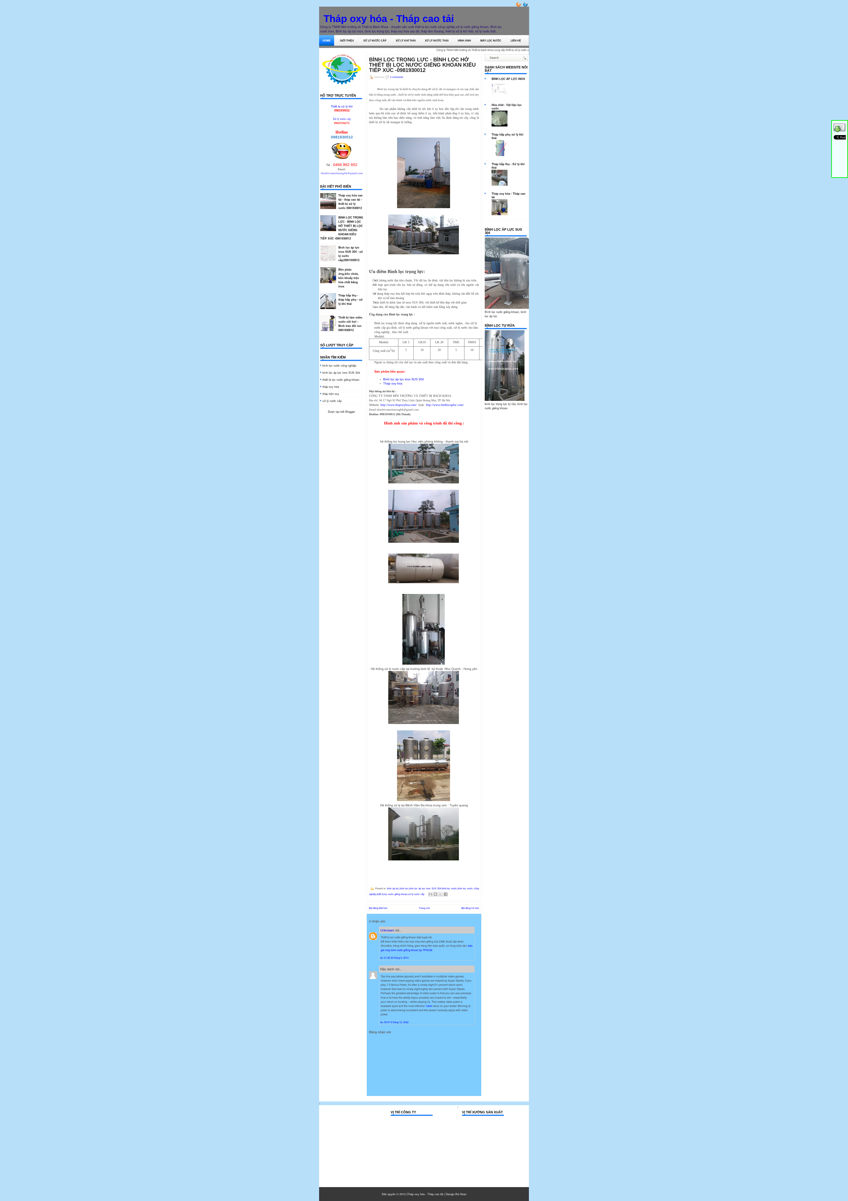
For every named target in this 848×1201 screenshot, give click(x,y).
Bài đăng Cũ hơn (470, 908)
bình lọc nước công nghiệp (339, 365)
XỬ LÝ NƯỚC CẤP (374, 40)
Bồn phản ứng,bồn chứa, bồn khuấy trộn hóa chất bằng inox (348, 277)
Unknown (387, 930)
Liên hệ (516, 40)
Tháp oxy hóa (392, 383)
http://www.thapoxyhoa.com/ (398, 405)
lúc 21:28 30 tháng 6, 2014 (394, 957)
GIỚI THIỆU (347, 40)
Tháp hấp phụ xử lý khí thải (507, 136)
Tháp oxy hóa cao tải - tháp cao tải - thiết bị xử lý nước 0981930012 (350, 201)
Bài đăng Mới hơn (378, 908)
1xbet (428, 1006)
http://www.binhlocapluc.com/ (445, 405)
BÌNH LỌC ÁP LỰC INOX (508, 79)
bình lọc (404, 888)
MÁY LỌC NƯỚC (490, 40)
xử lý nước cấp (332, 401)
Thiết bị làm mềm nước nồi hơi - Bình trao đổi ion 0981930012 (350, 323)
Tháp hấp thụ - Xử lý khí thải (508, 166)
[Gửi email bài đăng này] (430, 894)
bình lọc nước (449, 888)
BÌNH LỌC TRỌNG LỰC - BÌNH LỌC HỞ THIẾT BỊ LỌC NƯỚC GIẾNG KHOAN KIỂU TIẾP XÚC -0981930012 (341, 227)
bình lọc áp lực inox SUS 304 (341, 372)
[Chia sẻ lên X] (440, 894)
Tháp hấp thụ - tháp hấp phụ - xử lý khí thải (350, 299)
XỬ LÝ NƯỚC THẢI (437, 40)
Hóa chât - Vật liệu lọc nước (507, 106)
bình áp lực (393, 888)
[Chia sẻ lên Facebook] (445, 894)
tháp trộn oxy (330, 394)
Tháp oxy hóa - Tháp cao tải (389, 18)
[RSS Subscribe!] (519, 6)
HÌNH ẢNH (464, 40)
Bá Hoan (460, 1194)
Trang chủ (424, 908)
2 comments (396, 77)
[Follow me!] (526, 6)
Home (327, 40)
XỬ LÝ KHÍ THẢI (406, 40)
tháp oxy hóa (330, 387)
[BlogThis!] (435, 894)
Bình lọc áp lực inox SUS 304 (403, 379)
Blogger (350, 411)
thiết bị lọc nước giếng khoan (340, 379)
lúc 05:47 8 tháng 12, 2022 (394, 1022)
